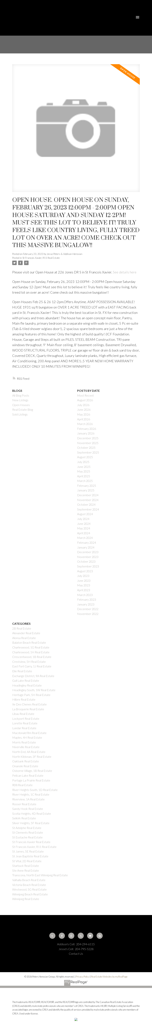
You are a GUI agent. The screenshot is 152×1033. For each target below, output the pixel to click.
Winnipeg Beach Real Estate (30, 894)
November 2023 (87, 557)
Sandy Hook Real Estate (27, 808)
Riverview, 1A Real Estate (28, 799)
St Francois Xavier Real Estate (31, 842)
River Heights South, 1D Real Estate (35, 789)
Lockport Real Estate (25, 718)
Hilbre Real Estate (23, 699)
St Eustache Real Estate (27, 837)
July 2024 (83, 518)
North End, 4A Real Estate (28, 751)
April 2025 (83, 476)
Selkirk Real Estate (24, 818)
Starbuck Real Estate (25, 865)
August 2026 (85, 400)
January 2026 (85, 433)
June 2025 (83, 466)
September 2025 (88, 452)
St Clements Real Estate (27, 832)
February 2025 (86, 485)
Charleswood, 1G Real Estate (30, 647)
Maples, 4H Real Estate (27, 737)
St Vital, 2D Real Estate (27, 861)
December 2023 (87, 552)
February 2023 (86, 599)
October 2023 (86, 561)
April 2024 (83, 533)
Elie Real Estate (22, 671)
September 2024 (88, 509)
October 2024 (86, 504)
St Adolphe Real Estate (26, 828)
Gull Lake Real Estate (25, 680)
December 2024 (87, 495)
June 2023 (83, 580)
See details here (124, 272)
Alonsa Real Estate (24, 638)
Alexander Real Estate (26, 633)
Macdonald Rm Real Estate (29, 733)
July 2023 (83, 575)
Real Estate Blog (22, 409)
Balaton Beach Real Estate (29, 642)
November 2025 (87, 443)
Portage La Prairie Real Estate (31, 780)
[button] (52, 936)
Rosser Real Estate (24, 804)
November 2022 (87, 613)
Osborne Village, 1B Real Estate (32, 770)
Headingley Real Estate (27, 685)
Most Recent (85, 395)
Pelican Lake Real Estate (27, 775)
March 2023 (85, 595)
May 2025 (83, 471)
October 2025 (86, 447)
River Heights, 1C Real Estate (30, 794)
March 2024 (85, 537)
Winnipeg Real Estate (25, 899)
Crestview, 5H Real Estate (29, 661)
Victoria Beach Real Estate (29, 884)
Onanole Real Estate (25, 766)
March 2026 (85, 424)
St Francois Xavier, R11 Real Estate (41, 257)
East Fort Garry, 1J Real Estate (31, 666)
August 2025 (85, 457)
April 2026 (83, 419)
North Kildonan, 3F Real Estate (31, 756)
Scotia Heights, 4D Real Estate (31, 813)
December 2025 (87, 438)
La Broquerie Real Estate (28, 709)
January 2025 (85, 490)
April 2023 (83, 590)
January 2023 (85, 604)
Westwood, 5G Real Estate (29, 889)
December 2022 (87, 609)
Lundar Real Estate (24, 728)
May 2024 (83, 528)
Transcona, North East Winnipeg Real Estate (40, 875)
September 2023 (88, 566)
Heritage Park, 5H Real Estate (31, 695)
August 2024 (85, 514)
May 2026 (83, 414)
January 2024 (85, 547)
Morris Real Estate (24, 742)
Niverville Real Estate (25, 747)
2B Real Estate (21, 628)
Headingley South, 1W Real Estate (33, 690)
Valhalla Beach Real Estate (28, 880)
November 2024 (87, 500)
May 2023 (83, 585)
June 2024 (83, 523)
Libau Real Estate (23, 713)
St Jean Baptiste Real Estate (30, 856)
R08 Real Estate (22, 785)
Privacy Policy (82, 976)
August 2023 (85, 571)
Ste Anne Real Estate (25, 870)
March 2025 (85, 480)
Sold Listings (20, 414)
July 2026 (83, 405)
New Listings (20, 400)
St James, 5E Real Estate (28, 851)
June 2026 (83, 409)
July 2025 (83, 462)
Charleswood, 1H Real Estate (30, 652)
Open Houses (21, 405)
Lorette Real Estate (24, 723)
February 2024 (86, 542)
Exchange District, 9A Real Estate (33, 676)
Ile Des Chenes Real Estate (29, 704)
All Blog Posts (20, 395)
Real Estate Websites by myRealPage (109, 976)
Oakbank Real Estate (25, 761)
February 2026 (86, 428)
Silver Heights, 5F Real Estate (30, 823)
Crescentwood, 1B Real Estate (31, 656)
